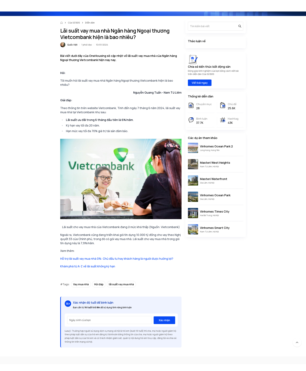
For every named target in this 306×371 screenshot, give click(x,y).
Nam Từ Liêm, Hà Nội (209, 166)
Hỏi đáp (98, 284)
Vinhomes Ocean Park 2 (216, 146)
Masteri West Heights (215, 162)
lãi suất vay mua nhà (121, 284)
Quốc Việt (72, 44)
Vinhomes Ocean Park (215, 195)
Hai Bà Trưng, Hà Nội (209, 215)
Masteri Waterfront (213, 179)
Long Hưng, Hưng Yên (210, 150)
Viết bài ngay (200, 82)
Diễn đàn (90, 22)
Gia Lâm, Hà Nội (207, 182)
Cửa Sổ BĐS (74, 22)
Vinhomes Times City (214, 211)
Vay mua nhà (81, 284)
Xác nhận (164, 320)
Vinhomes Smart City (215, 228)
